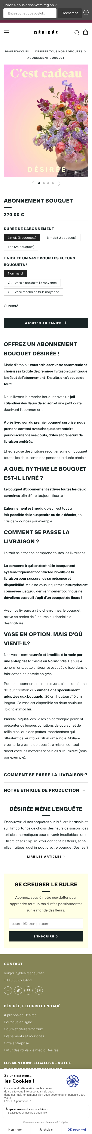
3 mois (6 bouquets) (22, 237)
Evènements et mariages (24, 1036)
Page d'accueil (17, 51)
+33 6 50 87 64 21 (18, 980)
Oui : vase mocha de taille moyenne (33, 292)
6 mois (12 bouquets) (61, 237)
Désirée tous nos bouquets (59, 51)
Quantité (11, 305)
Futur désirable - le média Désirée (31, 1050)
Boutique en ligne (18, 1022)
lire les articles (44, 856)
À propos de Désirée (20, 1015)
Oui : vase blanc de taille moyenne (32, 282)
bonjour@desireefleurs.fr (24, 973)
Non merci (15, 273)
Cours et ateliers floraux (23, 1029)
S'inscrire (44, 936)
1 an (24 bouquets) (21, 246)
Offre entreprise (16, 1043)
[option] (46, 121)
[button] (85, 13)
